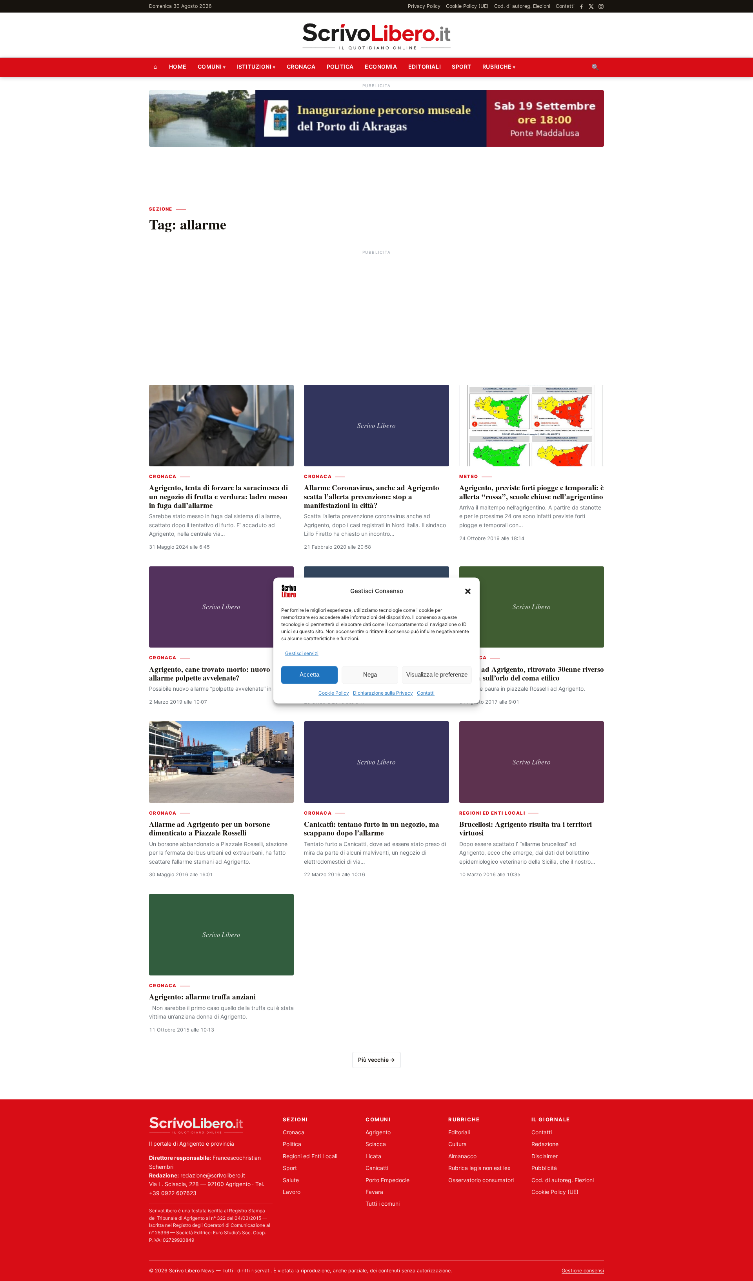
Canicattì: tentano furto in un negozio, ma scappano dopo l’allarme (371, 828)
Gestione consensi (583, 1271)
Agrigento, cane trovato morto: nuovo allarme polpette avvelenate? (209, 673)
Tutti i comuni (383, 1203)
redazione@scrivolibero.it (212, 1175)
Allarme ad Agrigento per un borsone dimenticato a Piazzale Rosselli (209, 828)
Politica (340, 66)
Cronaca (301, 66)
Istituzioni (253, 66)
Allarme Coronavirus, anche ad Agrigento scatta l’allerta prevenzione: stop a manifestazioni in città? (371, 496)
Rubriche (496, 66)
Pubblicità (544, 1168)
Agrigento (378, 1132)
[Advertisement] (376, 312)
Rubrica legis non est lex (479, 1168)
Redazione (544, 1144)
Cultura (457, 1144)
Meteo (468, 476)
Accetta (309, 674)
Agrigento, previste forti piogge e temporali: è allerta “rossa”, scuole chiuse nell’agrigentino (531, 491)
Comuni (210, 66)
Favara (374, 1191)
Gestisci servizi (301, 653)
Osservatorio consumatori (481, 1180)
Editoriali (424, 66)
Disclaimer (544, 1156)
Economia (381, 66)
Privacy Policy (424, 6)
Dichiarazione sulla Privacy (383, 693)
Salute (291, 1180)
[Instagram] (601, 6)
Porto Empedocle (387, 1180)
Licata (373, 1156)
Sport (461, 66)
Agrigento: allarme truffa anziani (202, 996)
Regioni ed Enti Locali (492, 813)
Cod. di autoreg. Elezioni (522, 6)
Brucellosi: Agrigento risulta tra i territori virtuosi (525, 828)
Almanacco (462, 1156)
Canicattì (377, 1168)
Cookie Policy (333, 693)
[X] (591, 6)
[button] (468, 591)
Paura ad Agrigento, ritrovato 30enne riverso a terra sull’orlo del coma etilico (531, 673)
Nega (370, 674)
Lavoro (291, 1191)
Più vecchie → (376, 1059)
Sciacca (376, 1144)
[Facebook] (581, 6)
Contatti (426, 693)
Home (178, 66)
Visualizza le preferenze (436, 674)
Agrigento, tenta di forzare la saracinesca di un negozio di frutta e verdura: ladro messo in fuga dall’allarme (218, 496)
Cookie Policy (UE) (467, 6)
